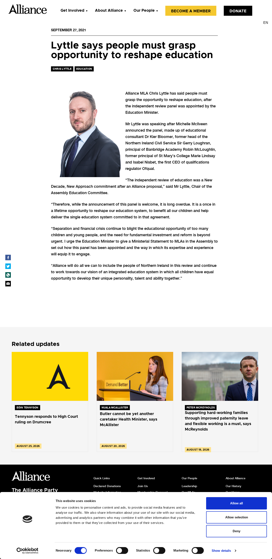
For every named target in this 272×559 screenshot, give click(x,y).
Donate (238, 11)
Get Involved (72, 11)
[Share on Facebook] (8, 257)
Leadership (189, 486)
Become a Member (191, 11)
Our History (233, 486)
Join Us (142, 486)
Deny (236, 531)
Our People (144, 11)
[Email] (8, 283)
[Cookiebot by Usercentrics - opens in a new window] (27, 551)
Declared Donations (107, 486)
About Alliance (109, 11)
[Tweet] (8, 266)
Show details (221, 550)
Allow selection (236, 517)
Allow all (236, 503)
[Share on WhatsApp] (8, 275)
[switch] (122, 550)
